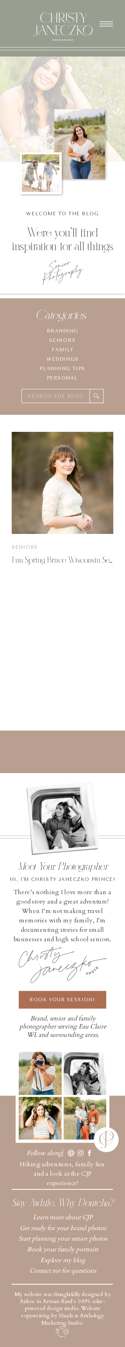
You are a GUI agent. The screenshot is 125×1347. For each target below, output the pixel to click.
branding (62, 331)
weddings (62, 359)
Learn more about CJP (62, 1217)
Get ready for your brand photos (63, 1228)
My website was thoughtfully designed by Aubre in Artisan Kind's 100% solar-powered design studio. (63, 1301)
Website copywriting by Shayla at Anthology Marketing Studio (62, 1315)
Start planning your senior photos (62, 1239)
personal (62, 378)
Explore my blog (62, 1260)
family (62, 350)
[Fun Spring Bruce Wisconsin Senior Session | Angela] (63, 483)
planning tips (62, 369)
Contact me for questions (63, 1270)
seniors (62, 340)
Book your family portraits (62, 1249)
